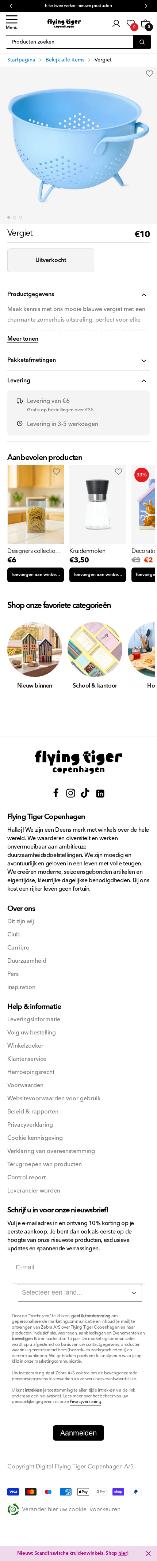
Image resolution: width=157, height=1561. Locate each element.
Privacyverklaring (30, 1125)
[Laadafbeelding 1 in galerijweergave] (9, 217)
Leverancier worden (33, 1191)
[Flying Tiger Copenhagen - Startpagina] (78, 762)
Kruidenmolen (87, 551)
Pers (13, 974)
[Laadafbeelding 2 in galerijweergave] (15, 217)
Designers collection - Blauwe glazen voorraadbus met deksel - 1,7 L (34, 551)
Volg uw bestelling (31, 1033)
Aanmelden (78, 1433)
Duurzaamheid (26, 961)
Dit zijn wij (20, 921)
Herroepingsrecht (30, 1072)
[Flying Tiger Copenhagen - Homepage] (64, 23)
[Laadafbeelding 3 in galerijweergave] (20, 217)
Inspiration (21, 987)
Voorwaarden (25, 1085)
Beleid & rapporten (32, 1112)
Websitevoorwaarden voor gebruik (53, 1099)
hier (122, 1553)
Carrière (18, 948)
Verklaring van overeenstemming (51, 1151)
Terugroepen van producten (44, 1164)
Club (13, 935)
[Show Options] (134, 1292)
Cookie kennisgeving (35, 1138)
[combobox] (80, 1293)
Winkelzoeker (25, 1046)
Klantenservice (26, 1059)
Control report (26, 1178)
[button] (11, 23)
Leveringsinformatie (33, 1019)
